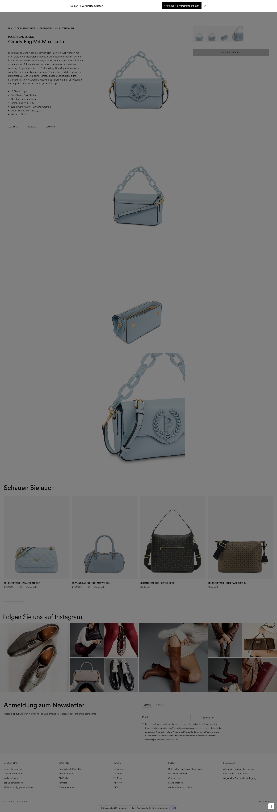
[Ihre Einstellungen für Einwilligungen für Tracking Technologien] (271, 806)
